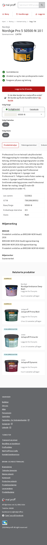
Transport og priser (9, 440)
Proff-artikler (7, 447)
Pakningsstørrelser (29, 145)
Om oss (5, 405)
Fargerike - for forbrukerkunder (14, 420)
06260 (11, 508)
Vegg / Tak (32, 22)
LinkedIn (5, 427)
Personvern (6, 413)
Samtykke (6, 416)
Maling (11, 22)
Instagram (6, 424)
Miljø (4, 409)
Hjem (4, 22)
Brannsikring (7, 467)
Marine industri (8, 474)
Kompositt (6, 477)
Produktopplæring (9, 485)
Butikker (5, 402)
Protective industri (9, 481)
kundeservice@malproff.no (12, 512)
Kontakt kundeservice (10, 454)
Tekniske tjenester (9, 470)
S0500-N (21, 114)
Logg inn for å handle (23, 89)
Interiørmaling (21, 22)
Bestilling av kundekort (11, 443)
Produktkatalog (8, 492)
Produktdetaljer (10, 145)
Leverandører (7, 488)
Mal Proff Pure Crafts (10, 451)
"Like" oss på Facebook (14, 516)
